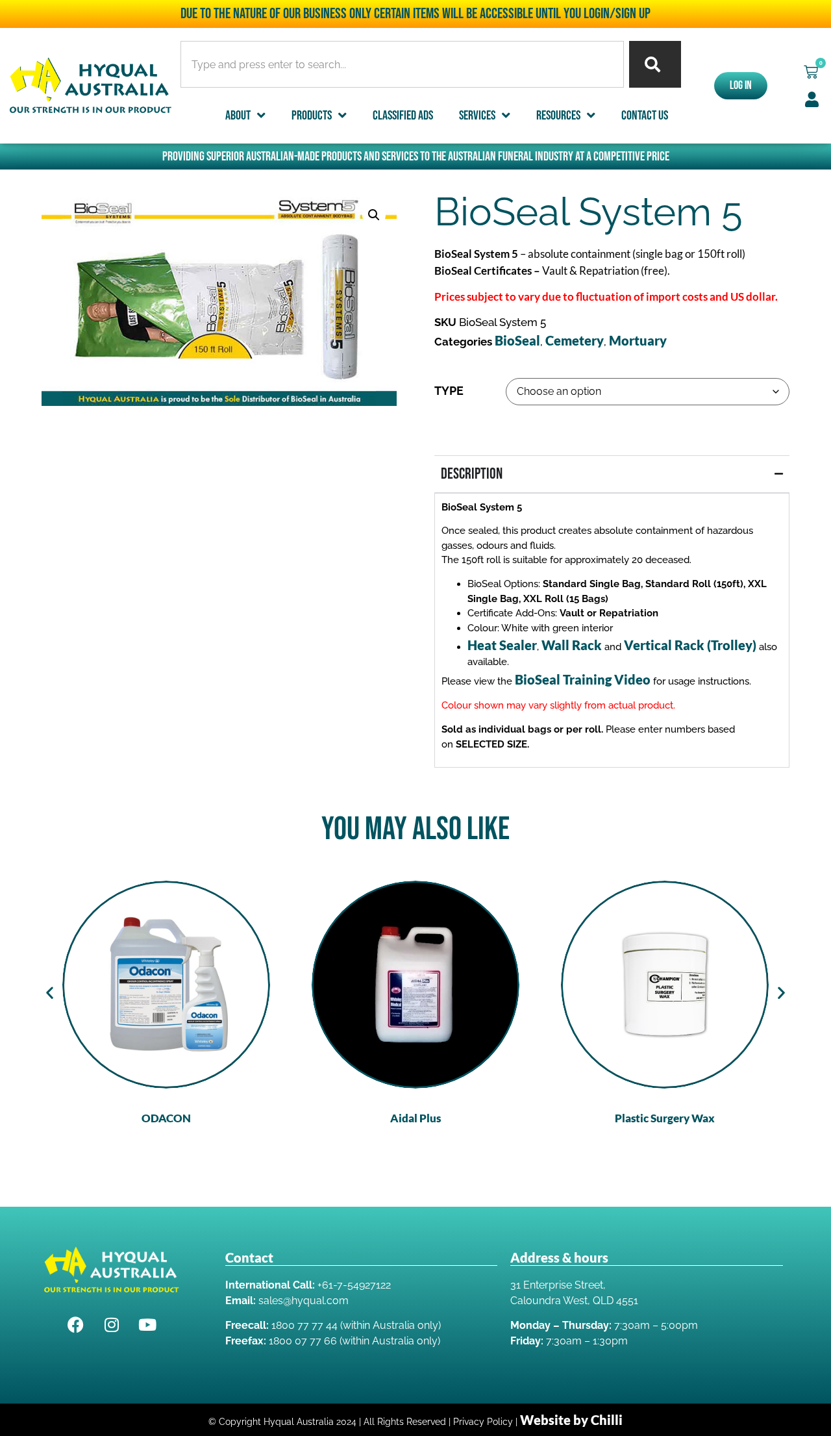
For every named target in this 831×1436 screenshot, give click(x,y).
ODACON (166, 1118)
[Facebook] (76, 1324)
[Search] (655, 64)
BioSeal (517, 340)
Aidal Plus (415, 1118)
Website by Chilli (571, 1420)
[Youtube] (147, 1324)
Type (449, 391)
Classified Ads (403, 115)
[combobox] (402, 64)
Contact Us (644, 115)
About (238, 115)
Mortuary (638, 340)
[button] (810, 72)
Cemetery (574, 340)
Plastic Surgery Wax (665, 1118)
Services (477, 115)
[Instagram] (111, 1324)
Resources (558, 115)
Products (311, 115)
